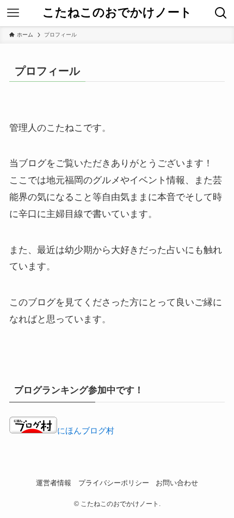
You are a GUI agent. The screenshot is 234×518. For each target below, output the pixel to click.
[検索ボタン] (221, 13)
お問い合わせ (177, 483)
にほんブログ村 (85, 430)
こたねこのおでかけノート (117, 13)
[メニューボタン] (13, 13)
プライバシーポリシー (113, 483)
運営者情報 (53, 483)
